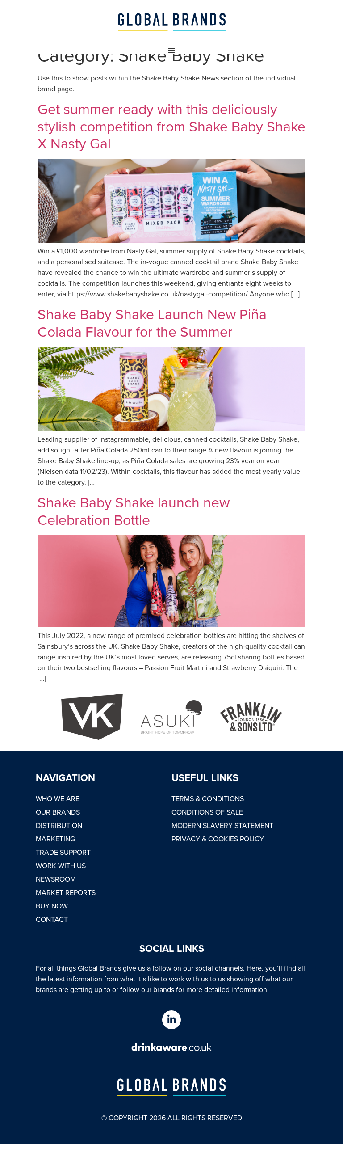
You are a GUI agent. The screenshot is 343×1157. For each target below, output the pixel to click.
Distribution (59, 825)
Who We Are (57, 798)
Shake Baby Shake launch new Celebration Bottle (134, 510)
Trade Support (63, 852)
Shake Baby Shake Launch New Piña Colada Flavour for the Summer (152, 322)
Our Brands (58, 812)
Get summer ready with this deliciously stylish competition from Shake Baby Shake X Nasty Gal (171, 125)
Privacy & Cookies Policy (218, 839)
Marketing (55, 839)
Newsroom (56, 879)
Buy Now (52, 906)
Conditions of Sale (207, 812)
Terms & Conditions (208, 798)
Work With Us (61, 865)
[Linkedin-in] (171, 1019)
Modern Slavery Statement (222, 825)
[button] (171, 50)
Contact (52, 919)
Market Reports (66, 892)
